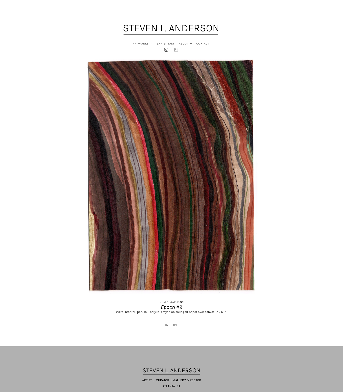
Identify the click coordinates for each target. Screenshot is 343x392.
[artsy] (176, 50)
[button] (143, 44)
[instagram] (166, 50)
